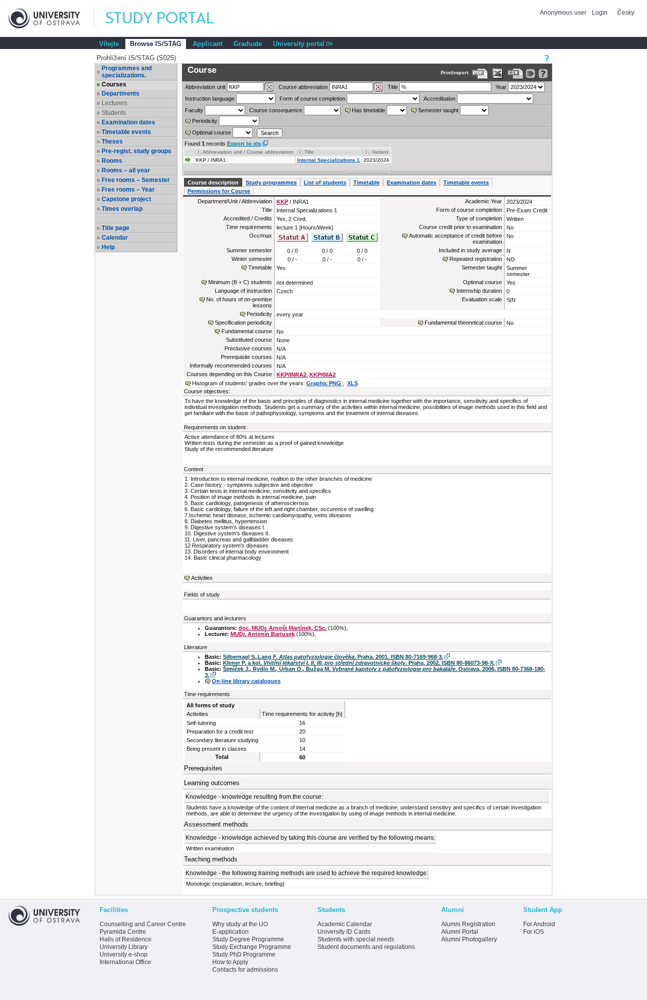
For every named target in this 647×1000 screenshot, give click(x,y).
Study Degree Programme (248, 939)
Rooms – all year (126, 170)
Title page (115, 228)
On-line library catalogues (246, 681)
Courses (114, 84)
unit (205, 87)
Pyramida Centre (123, 931)
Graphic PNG (324, 383)
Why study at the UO (240, 924)
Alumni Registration (468, 924)
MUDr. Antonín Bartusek (262, 634)
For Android (539, 924)
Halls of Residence (126, 939)
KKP (282, 202)
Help (108, 247)
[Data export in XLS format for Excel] (497, 73)
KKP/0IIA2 (322, 375)
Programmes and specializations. (127, 72)
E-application (230, 931)
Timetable (366, 182)
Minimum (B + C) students (240, 282)
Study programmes (271, 182)
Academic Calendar (344, 924)
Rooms (112, 160)
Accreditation (439, 99)
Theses (112, 141)
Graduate (248, 44)
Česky (625, 12)
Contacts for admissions (245, 969)
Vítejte (109, 44)
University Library (124, 946)
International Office (125, 962)
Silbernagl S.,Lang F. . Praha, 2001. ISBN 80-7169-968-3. (333, 657)
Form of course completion (312, 99)
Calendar (115, 237)
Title (393, 87)
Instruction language (210, 99)
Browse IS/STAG (155, 44)
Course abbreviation (303, 87)
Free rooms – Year (128, 189)
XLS (352, 383)
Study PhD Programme (243, 954)
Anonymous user (564, 12)
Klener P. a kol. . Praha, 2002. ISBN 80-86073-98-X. (359, 663)
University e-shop (124, 954)
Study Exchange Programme (251, 946)
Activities (202, 578)
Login (600, 12)
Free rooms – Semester (136, 180)
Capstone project (126, 199)
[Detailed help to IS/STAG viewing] (543, 73)
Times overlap (122, 208)
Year (500, 87)
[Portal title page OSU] (169, 18)
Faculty (194, 110)
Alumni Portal (459, 931)
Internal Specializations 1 (328, 160)
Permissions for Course (219, 191)
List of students (325, 182)
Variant (380, 152)
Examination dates (128, 122)
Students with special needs (355, 939)
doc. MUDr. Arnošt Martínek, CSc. (283, 628)
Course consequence (275, 110)
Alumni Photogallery (469, 939)
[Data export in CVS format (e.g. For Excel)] (515, 73)
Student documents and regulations (366, 946)
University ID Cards (344, 931)
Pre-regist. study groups (136, 151)
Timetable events (126, 131)
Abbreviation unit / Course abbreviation (248, 152)
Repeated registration (475, 259)
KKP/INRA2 (291, 375)
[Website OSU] (52, 18)
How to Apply (230, 962)
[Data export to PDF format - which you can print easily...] (480, 73)
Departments (121, 93)
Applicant (207, 44)
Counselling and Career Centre (143, 924)
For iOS (533, 931)
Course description (213, 182)
